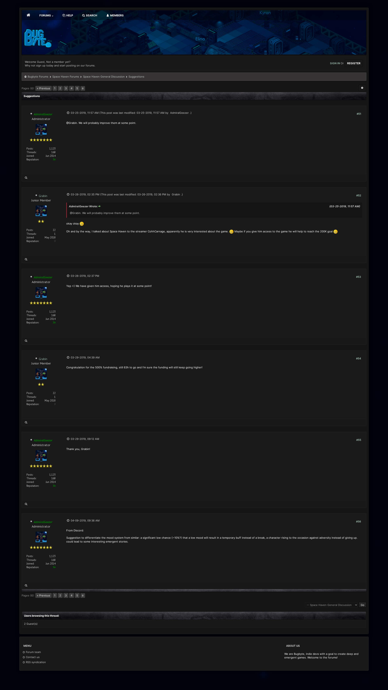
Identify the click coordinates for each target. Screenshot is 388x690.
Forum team (33, 652)
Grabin (43, 196)
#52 (358, 195)
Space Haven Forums (65, 76)
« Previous (43, 88)
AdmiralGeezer (179, 112)
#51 (359, 113)
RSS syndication (35, 662)
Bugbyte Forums (38, 76)
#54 (358, 358)
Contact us (32, 657)
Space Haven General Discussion (104, 76)
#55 (358, 439)
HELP (69, 15)
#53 (358, 276)
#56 (358, 521)
